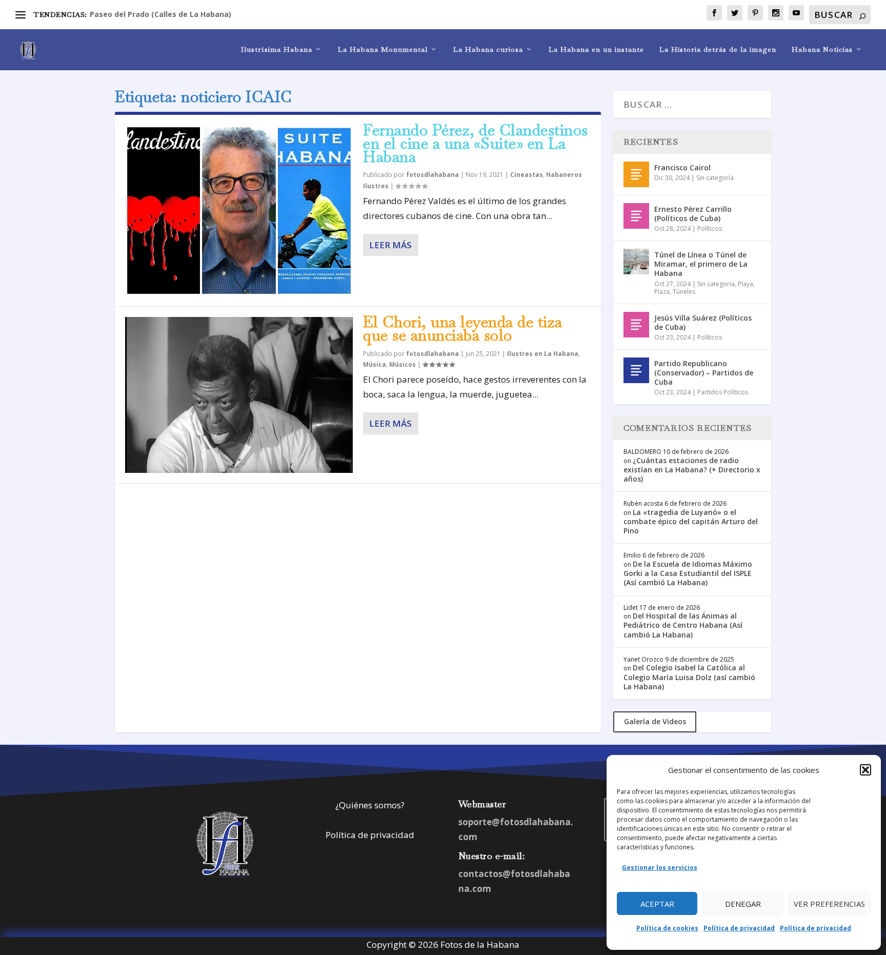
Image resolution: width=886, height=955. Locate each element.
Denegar (743, 904)
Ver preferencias (829, 904)
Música (374, 364)
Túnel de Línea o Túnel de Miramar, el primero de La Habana (701, 264)
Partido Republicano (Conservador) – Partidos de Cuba (703, 373)
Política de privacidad (739, 928)
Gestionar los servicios (659, 867)
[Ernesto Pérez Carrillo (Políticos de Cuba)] (636, 216)
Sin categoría (715, 177)
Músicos (402, 364)
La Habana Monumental (383, 49)
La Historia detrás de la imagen (717, 49)
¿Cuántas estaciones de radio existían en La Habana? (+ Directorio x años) (691, 469)
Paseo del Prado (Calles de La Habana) (160, 14)
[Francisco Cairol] (636, 174)
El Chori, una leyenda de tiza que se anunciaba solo (462, 328)
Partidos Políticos (722, 392)
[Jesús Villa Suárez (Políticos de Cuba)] (636, 324)
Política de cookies (667, 928)
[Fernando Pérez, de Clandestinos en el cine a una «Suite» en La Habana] (239, 210)
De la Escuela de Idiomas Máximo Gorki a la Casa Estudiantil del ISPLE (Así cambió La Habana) (687, 573)
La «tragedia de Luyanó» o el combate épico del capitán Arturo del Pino (690, 521)
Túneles (684, 291)
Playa (745, 284)
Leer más (390, 245)
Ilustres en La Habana (542, 353)
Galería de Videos (655, 721)
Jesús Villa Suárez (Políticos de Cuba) (703, 322)
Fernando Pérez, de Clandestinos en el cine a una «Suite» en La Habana (475, 143)
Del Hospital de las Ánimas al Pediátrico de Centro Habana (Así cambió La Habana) (682, 625)
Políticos (709, 228)
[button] (865, 770)
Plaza (662, 291)
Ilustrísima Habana (276, 49)
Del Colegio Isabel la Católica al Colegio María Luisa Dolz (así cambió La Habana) (689, 677)
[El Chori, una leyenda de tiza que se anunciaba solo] (239, 395)
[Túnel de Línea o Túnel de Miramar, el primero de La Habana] (636, 261)
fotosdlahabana (432, 174)
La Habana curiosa (488, 49)
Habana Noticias (822, 49)
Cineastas (526, 174)
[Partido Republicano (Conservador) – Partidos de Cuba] (636, 370)
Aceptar (657, 904)
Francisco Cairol (682, 167)
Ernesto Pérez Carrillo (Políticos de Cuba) (693, 213)
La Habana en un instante (596, 49)
